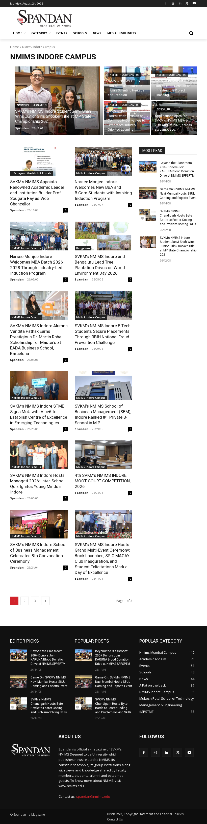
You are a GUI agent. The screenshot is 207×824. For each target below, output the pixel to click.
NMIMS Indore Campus (31, 105)
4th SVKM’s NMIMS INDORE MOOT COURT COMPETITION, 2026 (103, 481)
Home (14, 47)
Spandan (17, 210)
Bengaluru (164, 109)
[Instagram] (173, 4)
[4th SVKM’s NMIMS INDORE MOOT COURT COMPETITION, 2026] (103, 454)
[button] (191, 33)
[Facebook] (166, 4)
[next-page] (45, 601)
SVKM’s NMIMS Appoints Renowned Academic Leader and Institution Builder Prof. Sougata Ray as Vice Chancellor (37, 192)
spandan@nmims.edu (93, 796)
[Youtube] (194, 4)
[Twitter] (187, 4)
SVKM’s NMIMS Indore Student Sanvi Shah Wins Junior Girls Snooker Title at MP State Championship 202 (178, 246)
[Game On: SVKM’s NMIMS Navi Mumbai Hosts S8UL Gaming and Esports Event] (148, 193)
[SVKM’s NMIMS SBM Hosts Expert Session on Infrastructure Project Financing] (174, 83)
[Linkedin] (180, 4)
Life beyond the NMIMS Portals (31, 173)
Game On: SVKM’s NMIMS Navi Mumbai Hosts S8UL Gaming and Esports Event (178, 193)
